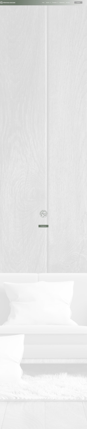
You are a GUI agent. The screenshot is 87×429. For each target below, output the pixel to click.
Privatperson (43, 226)
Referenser (62, 2)
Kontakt (78, 2)
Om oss (68, 2)
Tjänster (47, 2)
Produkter (54, 2)
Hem (43, 2)
